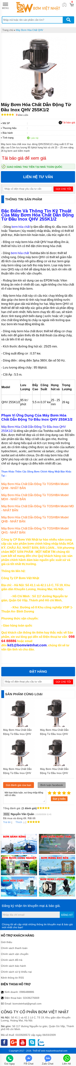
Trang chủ (7, 30)
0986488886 (26, 991)
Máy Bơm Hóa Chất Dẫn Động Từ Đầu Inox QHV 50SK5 (54, 773)
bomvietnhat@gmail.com (27, 1003)
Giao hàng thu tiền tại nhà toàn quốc (34, 166)
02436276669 (31, 997)
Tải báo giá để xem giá (24, 158)
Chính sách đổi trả (11, 959)
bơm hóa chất (21, 226)
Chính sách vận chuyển (14, 953)
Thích (18, 822)
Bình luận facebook (51, 785)
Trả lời (7, 822)
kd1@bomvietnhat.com (27, 645)
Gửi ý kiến (59, 798)
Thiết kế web (38, 1051)
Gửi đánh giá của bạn (18, 785)
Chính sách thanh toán (14, 948)
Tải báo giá (68, 122)
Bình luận (22, 115)
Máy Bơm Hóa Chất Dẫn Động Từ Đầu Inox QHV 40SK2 (17, 773)
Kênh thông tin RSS (12, 977)
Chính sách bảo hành (13, 965)
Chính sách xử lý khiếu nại (16, 971)
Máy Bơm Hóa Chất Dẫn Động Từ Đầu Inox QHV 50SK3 (17, 733)
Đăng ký (67, 914)
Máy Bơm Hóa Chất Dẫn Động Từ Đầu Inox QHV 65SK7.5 (54, 733)
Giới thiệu (6, 942)
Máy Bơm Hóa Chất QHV (29, 30)
